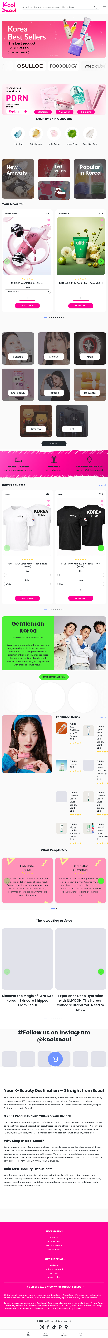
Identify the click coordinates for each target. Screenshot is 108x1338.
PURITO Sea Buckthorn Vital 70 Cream (75, 730)
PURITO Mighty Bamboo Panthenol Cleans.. (75, 830)
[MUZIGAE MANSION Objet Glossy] (27, 246)
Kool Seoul (48, 1321)
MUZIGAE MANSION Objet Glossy (27, 283)
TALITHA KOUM (63, 213)
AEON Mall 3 (63, 1305)
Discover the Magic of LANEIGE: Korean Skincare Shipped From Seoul (27, 1000)
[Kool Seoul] (9, 7)
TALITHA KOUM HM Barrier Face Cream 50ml (81, 283)
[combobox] (61, 7)
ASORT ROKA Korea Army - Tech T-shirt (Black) (80, 565)
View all (54, 443)
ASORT (7, 494)
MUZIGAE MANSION (12, 213)
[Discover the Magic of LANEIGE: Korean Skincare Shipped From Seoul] (27, 959)
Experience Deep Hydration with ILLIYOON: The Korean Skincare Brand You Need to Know (80, 1003)
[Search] (95, 7)
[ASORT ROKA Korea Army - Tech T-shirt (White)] (27, 527)
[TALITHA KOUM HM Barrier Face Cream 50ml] (81, 246)
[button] (45, 317)
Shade (27, 287)
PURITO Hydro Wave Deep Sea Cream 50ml (100, 735)
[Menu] (104, 7)
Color (27, 580)
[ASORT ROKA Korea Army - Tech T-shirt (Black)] (81, 527)
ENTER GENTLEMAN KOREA (54, 677)
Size (27, 571)
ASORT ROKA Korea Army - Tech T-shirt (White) (27, 565)
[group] (54, 36)
